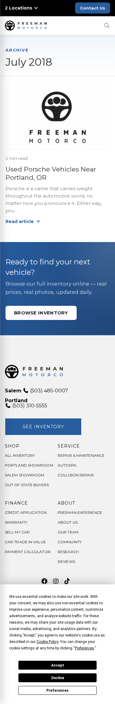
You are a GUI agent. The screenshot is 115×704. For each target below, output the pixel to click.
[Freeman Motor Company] (27, 25)
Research (68, 551)
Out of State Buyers (27, 485)
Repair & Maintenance (81, 455)
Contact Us (92, 8)
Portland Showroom (29, 465)
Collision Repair (76, 475)
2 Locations (18, 8)
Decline (57, 678)
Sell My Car (17, 532)
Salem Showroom (24, 475)
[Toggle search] (106, 25)
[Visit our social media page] (44, 581)
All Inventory (20, 455)
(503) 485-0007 (48, 390)
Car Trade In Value (25, 542)
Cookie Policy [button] (47, 642)
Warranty (16, 522)
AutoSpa (67, 465)
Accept (57, 665)
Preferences (57, 690)
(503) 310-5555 (29, 405)
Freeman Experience (80, 512)
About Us (68, 522)
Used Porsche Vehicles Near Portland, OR (51, 173)
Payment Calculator (28, 551)
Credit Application (26, 512)
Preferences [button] (84, 648)
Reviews (66, 561)
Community (70, 542)
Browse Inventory (41, 313)
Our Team (68, 532)
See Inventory (43, 426)
